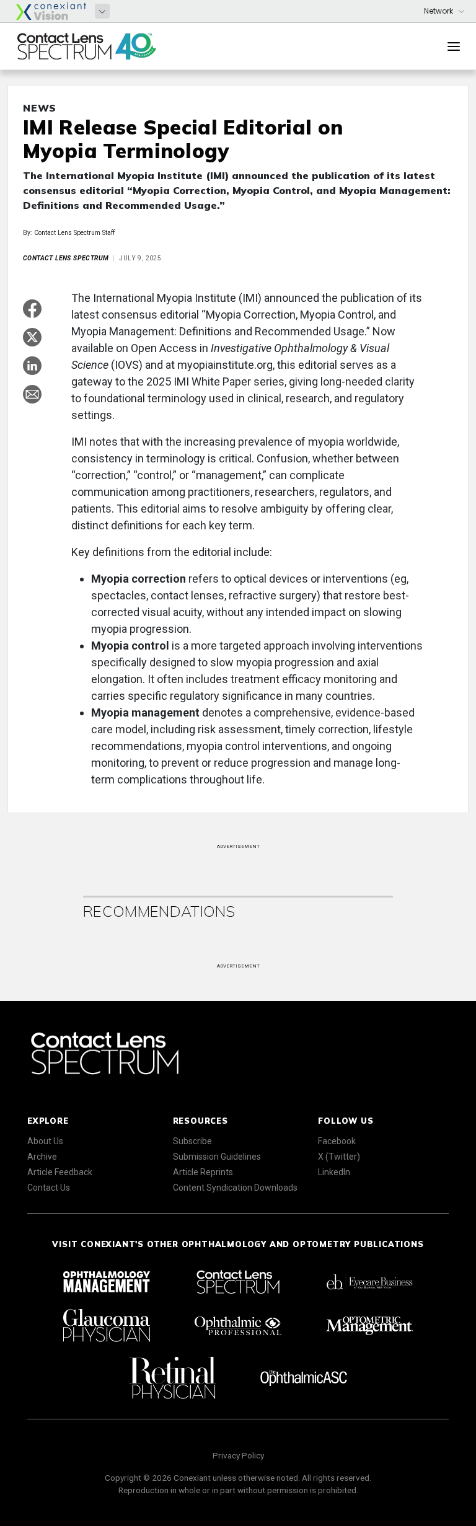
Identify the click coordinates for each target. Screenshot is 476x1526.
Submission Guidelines (217, 1157)
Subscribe (192, 1141)
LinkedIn (334, 1172)
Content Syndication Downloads (235, 1188)
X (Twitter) (339, 1157)
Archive (42, 1157)
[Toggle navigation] (453, 46)
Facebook (337, 1141)
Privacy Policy (238, 1455)
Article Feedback (59, 1172)
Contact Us (48, 1188)
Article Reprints (203, 1172)
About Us (45, 1141)
